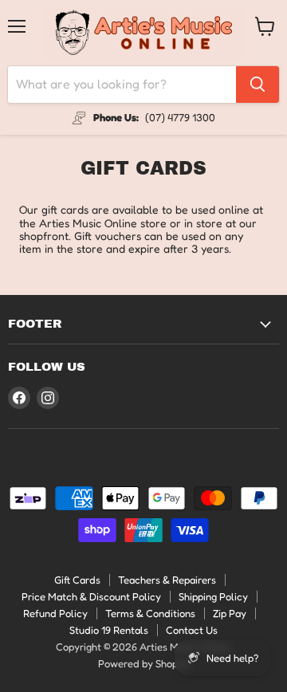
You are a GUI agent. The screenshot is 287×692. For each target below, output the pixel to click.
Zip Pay (229, 613)
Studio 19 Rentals (108, 629)
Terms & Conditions (150, 613)
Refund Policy (55, 613)
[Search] (257, 84)
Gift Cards (77, 579)
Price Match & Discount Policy (91, 596)
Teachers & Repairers (167, 579)
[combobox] (122, 84)
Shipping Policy (213, 596)
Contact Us (192, 629)
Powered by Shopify (144, 663)
